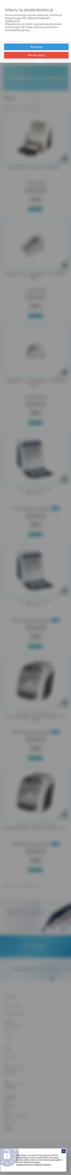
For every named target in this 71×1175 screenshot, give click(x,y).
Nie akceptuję (36, 55)
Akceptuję (36, 47)
